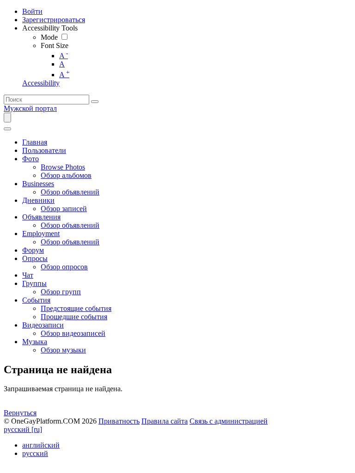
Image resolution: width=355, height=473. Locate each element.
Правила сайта (164, 421)
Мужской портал (30, 108)
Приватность (119, 421)
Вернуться (20, 413)
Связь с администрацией (229, 421)
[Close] (7, 128)
